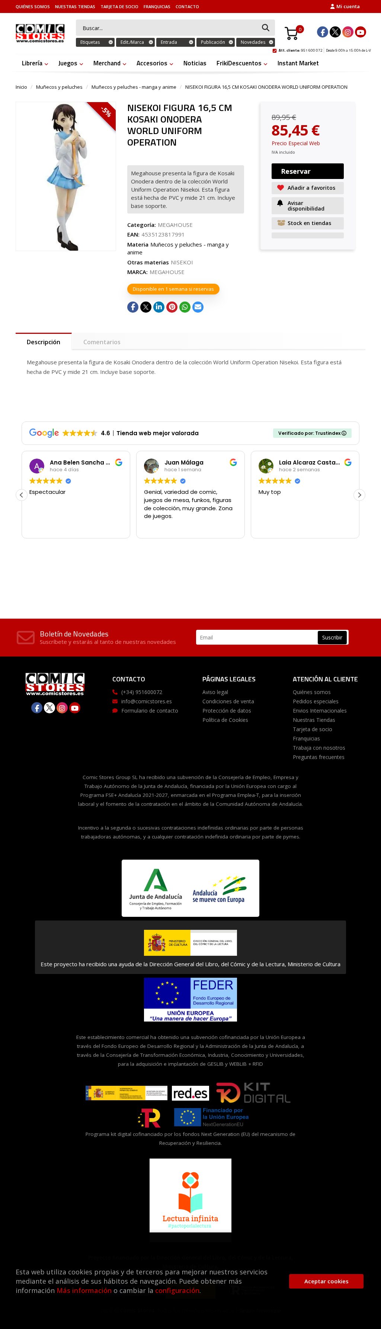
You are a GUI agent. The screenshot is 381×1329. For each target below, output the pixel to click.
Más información (84, 1290)
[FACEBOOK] (322, 32)
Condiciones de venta (228, 701)
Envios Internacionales (320, 710)
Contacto (187, 6)
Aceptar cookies (326, 1281)
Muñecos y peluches (59, 87)
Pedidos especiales (316, 701)
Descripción (43, 342)
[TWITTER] (335, 32)
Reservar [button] (296, 171)
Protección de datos (226, 710)
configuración (177, 1290)
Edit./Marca (132, 42)
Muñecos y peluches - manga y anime (134, 87)
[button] (359, 495)
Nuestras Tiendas (75, 6)
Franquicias (157, 6)
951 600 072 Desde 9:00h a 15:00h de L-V (325, 49)
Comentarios (102, 342)
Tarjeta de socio (119, 6)
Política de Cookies (225, 719)
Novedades (253, 42)
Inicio (21, 87)
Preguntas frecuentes (319, 756)
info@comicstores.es (146, 701)
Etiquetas (90, 42)
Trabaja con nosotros (319, 747)
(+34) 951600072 (141, 692)
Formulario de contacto (149, 710)
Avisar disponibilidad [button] (306, 205)
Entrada (169, 42)
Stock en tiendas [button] (309, 223)
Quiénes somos (33, 6)
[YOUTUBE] (360, 32)
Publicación (213, 42)
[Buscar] (265, 28)
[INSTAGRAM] (347, 32)
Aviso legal (215, 692)
